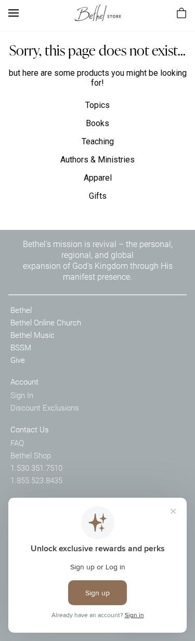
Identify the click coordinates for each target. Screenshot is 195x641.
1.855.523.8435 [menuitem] (36, 480)
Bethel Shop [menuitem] (30, 455)
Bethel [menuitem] (21, 310)
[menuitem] (181, 13)
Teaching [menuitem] (98, 141)
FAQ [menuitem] (17, 443)
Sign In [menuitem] (21, 395)
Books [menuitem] (97, 123)
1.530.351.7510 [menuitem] (36, 467)
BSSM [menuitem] (20, 347)
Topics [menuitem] (97, 105)
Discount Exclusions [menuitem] (44, 407)
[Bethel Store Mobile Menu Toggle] (13, 13)
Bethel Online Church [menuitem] (45, 322)
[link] (97, 12)
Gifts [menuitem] (98, 196)
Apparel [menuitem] (98, 178)
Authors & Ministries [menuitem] (97, 160)
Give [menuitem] (17, 359)
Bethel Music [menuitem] (32, 335)
